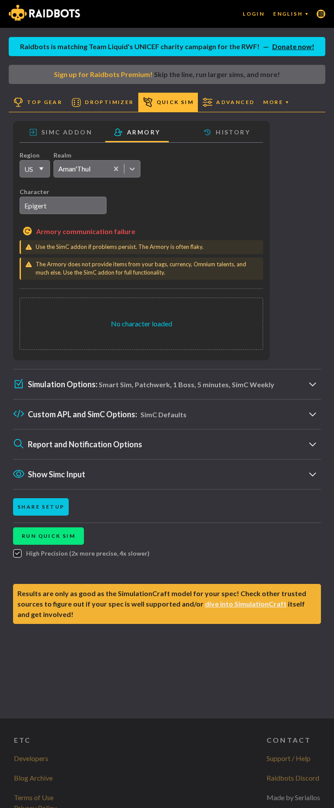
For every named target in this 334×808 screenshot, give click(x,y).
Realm (62, 155)
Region (30, 155)
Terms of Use (33, 797)
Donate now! (293, 46)
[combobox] (58, 169)
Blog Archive (33, 778)
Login (253, 13)
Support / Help (289, 758)
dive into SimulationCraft (246, 604)
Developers (31, 758)
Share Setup (40, 506)
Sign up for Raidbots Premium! (103, 74)
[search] (63, 205)
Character (34, 191)
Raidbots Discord (293, 778)
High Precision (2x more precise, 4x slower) (88, 553)
